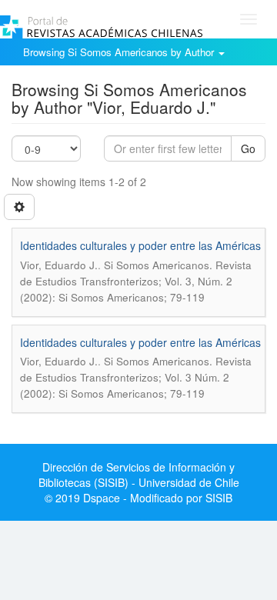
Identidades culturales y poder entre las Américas (140, 245)
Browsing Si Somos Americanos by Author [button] (120, 52)
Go (248, 148)
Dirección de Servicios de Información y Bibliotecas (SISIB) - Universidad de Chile (138, 474)
